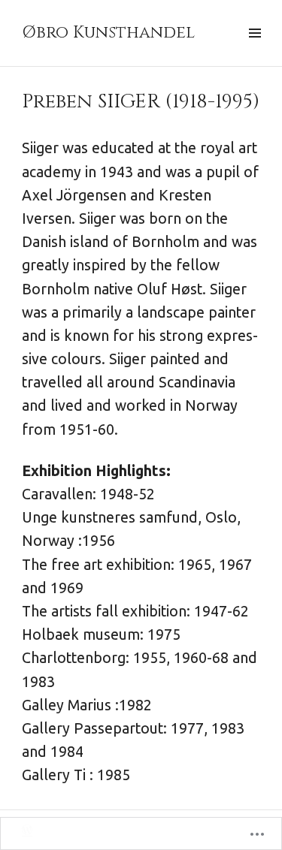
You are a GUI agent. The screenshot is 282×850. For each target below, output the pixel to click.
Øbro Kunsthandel (108, 33)
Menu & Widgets (254, 50)
